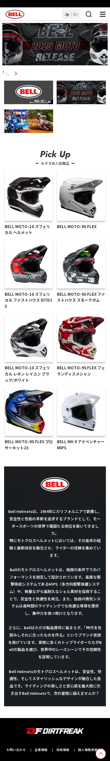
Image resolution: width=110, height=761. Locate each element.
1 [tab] (16, 74)
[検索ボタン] (88, 14)
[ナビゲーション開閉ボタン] (103, 14)
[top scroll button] (101, 754)
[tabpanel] (55, 45)
